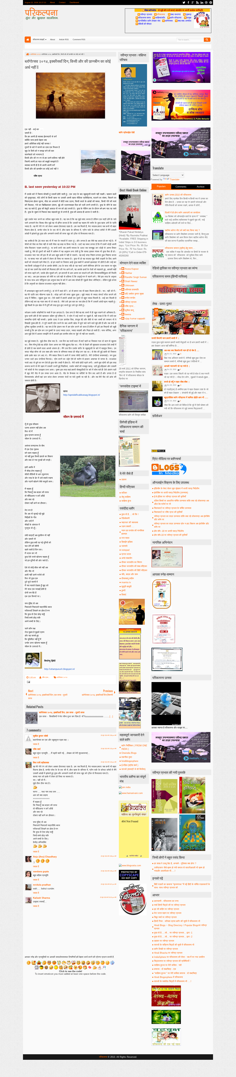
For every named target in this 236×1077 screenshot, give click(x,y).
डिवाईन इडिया (127, 542)
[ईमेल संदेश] (28, 682)
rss (197, 2)
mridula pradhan (42, 884)
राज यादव (125, 538)
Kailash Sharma (41, 898)
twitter (184, 2)
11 (180, 354)
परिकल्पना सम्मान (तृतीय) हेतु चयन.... (180, 248)
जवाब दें (36, 744)
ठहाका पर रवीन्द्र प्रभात (164, 940)
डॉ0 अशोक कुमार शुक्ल (134, 293)
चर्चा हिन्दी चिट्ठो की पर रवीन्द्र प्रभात (169, 905)
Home (28, 40)
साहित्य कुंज (126, 501)
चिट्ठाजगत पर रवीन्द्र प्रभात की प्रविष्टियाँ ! (172, 961)
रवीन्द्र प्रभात (130, 302)
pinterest (211, 2)
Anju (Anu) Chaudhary (45, 856)
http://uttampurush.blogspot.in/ (59, 669)
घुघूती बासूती (126, 586)
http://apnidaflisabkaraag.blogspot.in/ (81, 395)
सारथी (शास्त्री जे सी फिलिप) (133, 769)
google (193, 2)
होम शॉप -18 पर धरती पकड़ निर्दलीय (169, 531)
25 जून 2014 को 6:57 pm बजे (108, 884)
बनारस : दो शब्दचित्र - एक (165, 969)
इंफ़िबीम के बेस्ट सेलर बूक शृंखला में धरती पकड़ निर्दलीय (176, 488)
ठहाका (123, 479)
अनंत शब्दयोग (126, 558)
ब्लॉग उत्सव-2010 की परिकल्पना (178, 195)
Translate (174, 179)
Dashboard (74, 2)
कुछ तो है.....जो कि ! (130, 514)
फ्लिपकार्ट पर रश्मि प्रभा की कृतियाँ (168, 512)
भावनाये (124, 546)
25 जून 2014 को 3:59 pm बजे (108, 856)
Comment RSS (79, 39)
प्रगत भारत (126, 554)
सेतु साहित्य (125, 497)
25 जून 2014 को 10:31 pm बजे (108, 897)
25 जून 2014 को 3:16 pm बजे (108, 762)
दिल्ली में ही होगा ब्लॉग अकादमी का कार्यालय (182, 212)
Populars (161, 186)
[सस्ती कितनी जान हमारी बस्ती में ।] (181, 321)
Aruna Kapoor (132, 269)
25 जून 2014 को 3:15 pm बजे (108, 748)
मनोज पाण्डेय (130, 298)
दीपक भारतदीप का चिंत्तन (131, 562)
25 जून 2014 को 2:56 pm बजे (108, 735)
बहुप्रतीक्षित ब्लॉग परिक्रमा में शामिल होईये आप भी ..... (186, 397)
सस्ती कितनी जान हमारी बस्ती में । (165, 338)
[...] (111, 716)
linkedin (202, 2)
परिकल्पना (159, 14)
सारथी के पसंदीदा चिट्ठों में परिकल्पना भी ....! (172, 981)
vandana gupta (41, 871)
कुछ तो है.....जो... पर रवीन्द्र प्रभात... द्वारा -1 (173, 932)
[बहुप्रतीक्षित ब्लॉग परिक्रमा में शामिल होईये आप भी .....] (157, 402)
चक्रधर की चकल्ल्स (129, 522)
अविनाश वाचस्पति (132, 289)
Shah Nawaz (131, 281)
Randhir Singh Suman (136, 277)
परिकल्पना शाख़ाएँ (38, 39)
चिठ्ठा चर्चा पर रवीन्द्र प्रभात (165, 917)
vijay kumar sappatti (135, 318)
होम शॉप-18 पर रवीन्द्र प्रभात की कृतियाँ (170, 535)
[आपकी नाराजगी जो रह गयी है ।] (157, 370)
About (52, 2)
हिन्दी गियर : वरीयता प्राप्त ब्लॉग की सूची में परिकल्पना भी (177, 921)
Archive (200, 186)
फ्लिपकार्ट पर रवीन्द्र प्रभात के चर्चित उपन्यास (172, 508)
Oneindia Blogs (129, 753)
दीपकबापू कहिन (127, 578)
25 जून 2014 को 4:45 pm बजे (108, 871)
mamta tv (126, 582)
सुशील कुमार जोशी (40, 736)
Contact (62, 2)
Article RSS (64, 39)
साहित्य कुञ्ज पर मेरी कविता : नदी (168, 965)
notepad (125, 550)
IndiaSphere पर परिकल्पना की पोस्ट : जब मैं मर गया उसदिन (179, 957)
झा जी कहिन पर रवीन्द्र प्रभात (166, 909)
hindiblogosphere (129, 761)
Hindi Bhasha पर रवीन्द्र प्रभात (168, 953)
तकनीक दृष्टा (126, 757)
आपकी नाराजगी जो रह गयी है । (177, 366)
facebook (188, 2)
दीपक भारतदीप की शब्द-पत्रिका (134, 566)
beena (128, 314)
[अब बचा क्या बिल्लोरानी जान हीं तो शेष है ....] (157, 354)
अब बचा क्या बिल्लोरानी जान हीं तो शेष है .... (181, 350)
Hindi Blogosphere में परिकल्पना (168, 977)
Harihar (128, 273)
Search (207, 40)
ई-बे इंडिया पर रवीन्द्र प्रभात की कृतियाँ (170, 496)
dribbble (206, 2)
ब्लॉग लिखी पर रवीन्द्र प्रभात (166, 949)
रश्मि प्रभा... (46, 677)
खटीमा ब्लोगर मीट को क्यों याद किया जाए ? (182, 230)
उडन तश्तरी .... (127, 526)
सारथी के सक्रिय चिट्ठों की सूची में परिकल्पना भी (174, 944)
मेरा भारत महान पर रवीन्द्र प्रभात (167, 913)
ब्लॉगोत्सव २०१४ (62, 677)
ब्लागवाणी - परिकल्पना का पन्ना (166, 901)
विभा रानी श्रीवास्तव (41, 762)
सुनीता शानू (129, 310)
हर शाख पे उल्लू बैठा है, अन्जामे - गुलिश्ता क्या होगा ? (175, 863)
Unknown (129, 285)
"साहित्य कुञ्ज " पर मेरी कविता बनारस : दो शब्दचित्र (175, 973)
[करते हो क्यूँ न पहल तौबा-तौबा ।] (157, 386)
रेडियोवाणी (125, 518)
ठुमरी (123, 590)
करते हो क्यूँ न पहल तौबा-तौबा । (177, 381)
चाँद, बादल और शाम (129, 574)
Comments (181, 186)
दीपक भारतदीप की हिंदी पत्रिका (134, 570)
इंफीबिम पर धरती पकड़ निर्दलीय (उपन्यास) (171, 492)
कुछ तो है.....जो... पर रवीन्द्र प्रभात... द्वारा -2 (173, 936)
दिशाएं (123, 594)
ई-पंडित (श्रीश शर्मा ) (129, 765)
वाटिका (124, 492)
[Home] (27, 54)
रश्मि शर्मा (36, 749)
